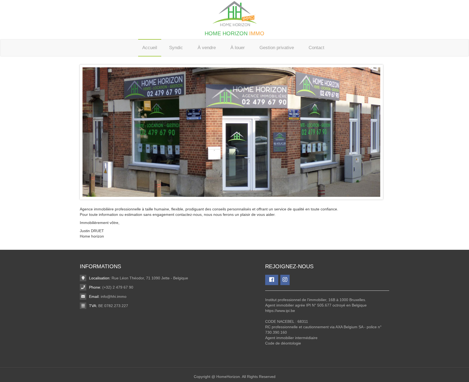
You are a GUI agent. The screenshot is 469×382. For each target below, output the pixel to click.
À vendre (207, 47)
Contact (316, 47)
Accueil (149, 47)
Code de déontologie (283, 343)
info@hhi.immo (113, 296)
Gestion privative (276, 47)
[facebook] (271, 280)
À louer (237, 47)
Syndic (176, 47)
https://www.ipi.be (280, 310)
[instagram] (285, 280)
